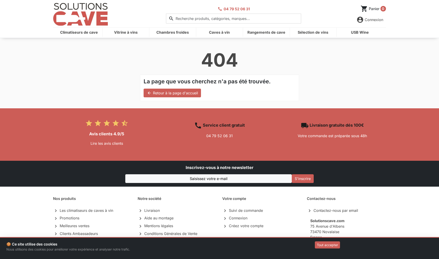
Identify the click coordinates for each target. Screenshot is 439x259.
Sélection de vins (313, 32)
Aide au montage (156, 218)
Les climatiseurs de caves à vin (83, 210)
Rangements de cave (266, 32)
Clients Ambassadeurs (75, 234)
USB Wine (360, 32)
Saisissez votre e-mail (209, 178)
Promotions (66, 218)
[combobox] (233, 18)
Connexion (234, 218)
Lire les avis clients (107, 143)
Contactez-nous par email (332, 210)
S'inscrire (303, 178)
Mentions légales (155, 226)
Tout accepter (327, 245)
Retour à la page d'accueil (172, 93)
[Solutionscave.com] (80, 13)
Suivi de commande (242, 210)
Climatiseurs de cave (79, 32)
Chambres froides (172, 32)
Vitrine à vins (126, 32)
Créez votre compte (242, 226)
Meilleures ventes (71, 226)
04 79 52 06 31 (219, 136)
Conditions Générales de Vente (167, 234)
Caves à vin (219, 32)
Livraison (149, 210)
